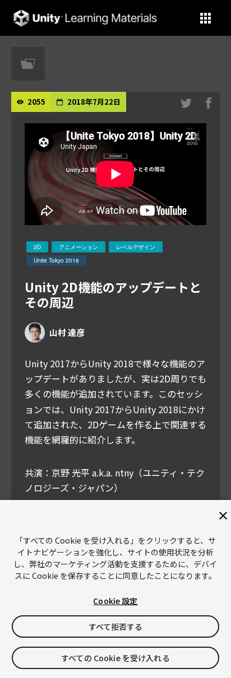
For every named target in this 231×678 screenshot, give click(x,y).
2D (37, 247)
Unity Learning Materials (85, 18)
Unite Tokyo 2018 (56, 260)
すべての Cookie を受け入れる (115, 657)
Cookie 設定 (115, 600)
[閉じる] (223, 515)
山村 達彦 (67, 332)
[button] (205, 18)
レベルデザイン (135, 247)
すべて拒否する (116, 626)
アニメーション (78, 247)
